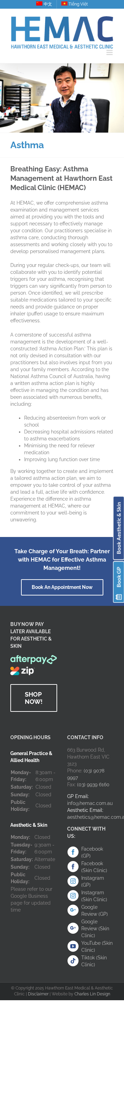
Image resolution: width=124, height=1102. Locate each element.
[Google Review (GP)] (73, 910)
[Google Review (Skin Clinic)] (73, 928)
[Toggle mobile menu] (110, 52)
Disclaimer (38, 994)
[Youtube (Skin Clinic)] (73, 946)
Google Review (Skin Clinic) (95, 928)
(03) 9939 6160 (93, 784)
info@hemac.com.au (90, 803)
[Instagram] (73, 881)
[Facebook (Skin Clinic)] (73, 866)
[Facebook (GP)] (73, 852)
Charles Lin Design (92, 994)
